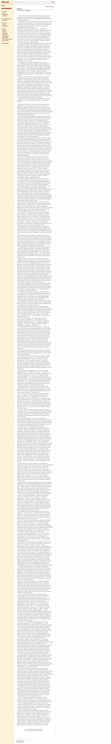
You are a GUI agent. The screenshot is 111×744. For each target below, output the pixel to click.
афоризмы (4, 30)
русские (4, 12)
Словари (3, 28)
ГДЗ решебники (5, 43)
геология (4, 31)
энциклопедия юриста (7, 39)
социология (5, 34)
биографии (4, 20)
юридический (5, 40)
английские (4, 15)
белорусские (5, 14)
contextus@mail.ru (20, 741)
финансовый (5, 37)
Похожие (52, 6)
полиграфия (5, 33)
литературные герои (6, 18)
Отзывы (47, 6)
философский (5, 36)
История (28, 10)
